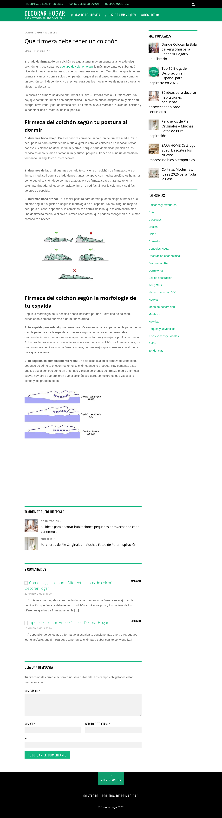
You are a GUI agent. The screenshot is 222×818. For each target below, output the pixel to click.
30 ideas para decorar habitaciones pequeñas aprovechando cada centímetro (172, 102)
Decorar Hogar (109, 807)
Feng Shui (155, 285)
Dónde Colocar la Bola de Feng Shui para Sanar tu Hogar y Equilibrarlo (173, 51)
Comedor (155, 241)
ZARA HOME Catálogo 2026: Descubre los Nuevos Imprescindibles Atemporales (172, 152)
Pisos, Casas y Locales (164, 336)
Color (152, 234)
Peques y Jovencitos (162, 328)
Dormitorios (34, 32)
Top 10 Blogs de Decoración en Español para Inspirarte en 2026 (168, 75)
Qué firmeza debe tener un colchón (71, 41)
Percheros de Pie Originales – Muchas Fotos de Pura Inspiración (88, 544)
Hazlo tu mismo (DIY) (122, 15)
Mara (28, 51)
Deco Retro (151, 15)
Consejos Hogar (159, 248)
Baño (152, 212)
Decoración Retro (160, 263)
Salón (152, 343)
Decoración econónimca (164, 256)
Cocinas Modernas (117, 4)
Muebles (51, 32)
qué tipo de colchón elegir (76, 66)
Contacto (90, 795)
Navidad (154, 321)
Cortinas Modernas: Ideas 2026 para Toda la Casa (179, 174)
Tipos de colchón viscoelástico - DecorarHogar (68, 622)
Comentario (32, 691)
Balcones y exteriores (162, 205)
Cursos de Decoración (84, 4)
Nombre (30, 724)
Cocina (153, 226)
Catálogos (155, 219)
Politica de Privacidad (120, 795)
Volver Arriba (111, 780)
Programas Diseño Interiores (44, 4)
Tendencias (156, 350)
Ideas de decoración (86, 15)
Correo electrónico (97, 724)
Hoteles (153, 299)
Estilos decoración (160, 277)
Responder (136, 581)
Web (27, 739)
